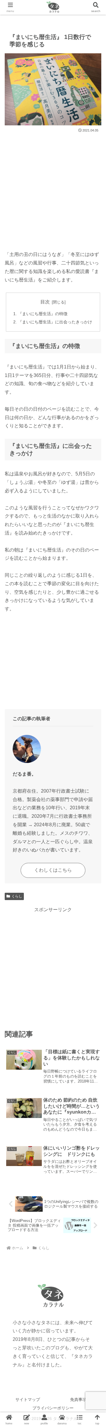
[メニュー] (10, 7)
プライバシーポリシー (53, 1408)
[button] (94, 977)
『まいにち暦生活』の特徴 (42, 313)
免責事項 (78, 1399)
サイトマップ (27, 1399)
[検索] (95, 7)
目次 (45, 301)
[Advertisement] (53, 189)
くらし (16, 896)
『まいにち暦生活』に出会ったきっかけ (55, 322)
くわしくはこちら (53, 870)
